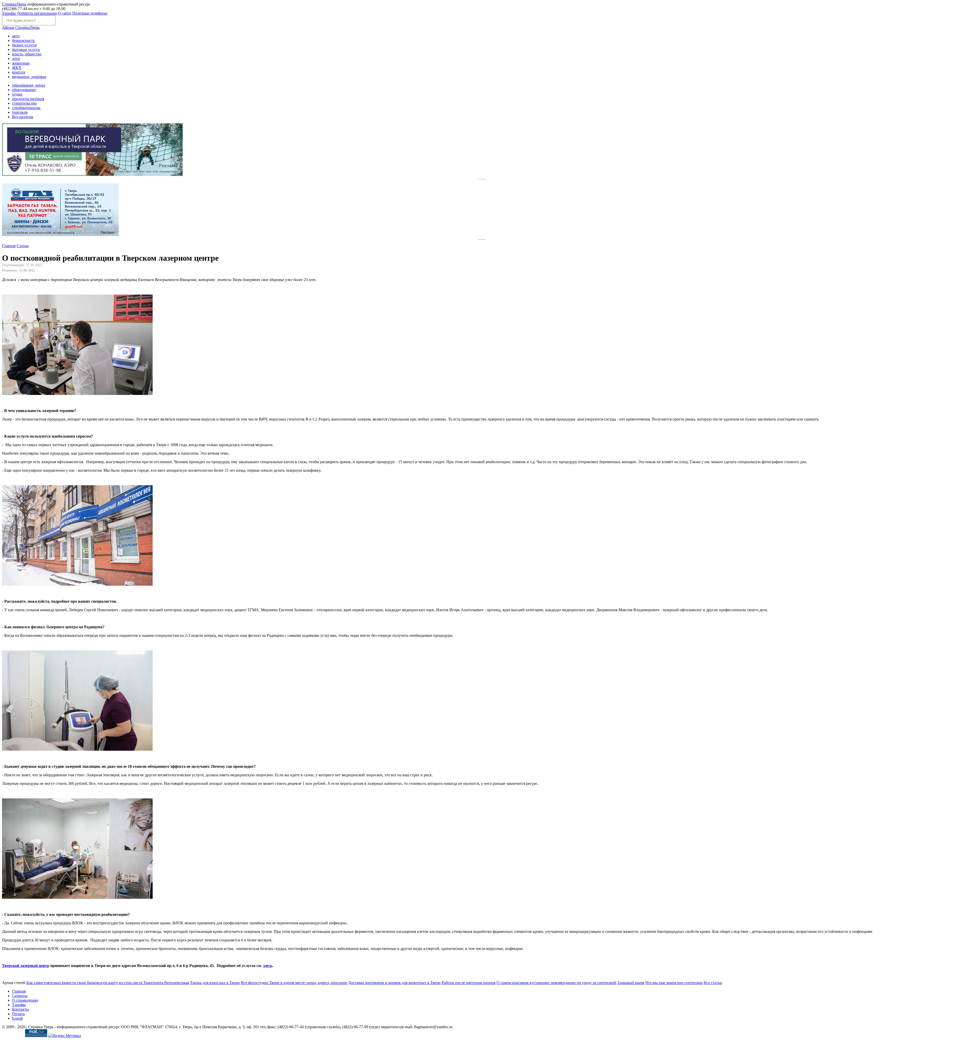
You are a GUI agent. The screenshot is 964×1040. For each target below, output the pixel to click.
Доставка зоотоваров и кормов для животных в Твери (394, 983)
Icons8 (17, 1018)
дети (16, 58)
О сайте (64, 13)
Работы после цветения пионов (469, 983)
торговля (19, 112)
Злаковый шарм (630, 983)
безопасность (23, 40)
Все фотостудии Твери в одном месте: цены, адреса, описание (294, 983)
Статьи (23, 246)
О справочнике (25, 1000)
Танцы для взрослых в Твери (215, 983)
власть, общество (26, 54)
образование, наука (28, 85)
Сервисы (19, 996)
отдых (17, 94)
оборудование (24, 90)
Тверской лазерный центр (25, 965)
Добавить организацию (37, 13)
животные (21, 63)
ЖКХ (16, 67)
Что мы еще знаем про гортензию (674, 983)
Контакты (20, 1009)
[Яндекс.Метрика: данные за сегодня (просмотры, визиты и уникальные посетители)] (64, 1035)
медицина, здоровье (29, 77)
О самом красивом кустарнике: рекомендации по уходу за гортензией (556, 983)
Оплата (18, 1014)
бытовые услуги (26, 49)
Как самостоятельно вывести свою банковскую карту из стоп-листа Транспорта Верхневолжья (107, 983)
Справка (14, 4)
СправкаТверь (21, 27)
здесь (267, 965)
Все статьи (713, 983)
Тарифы (9, 13)
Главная (9, 246)
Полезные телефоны (89, 13)
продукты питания (28, 99)
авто (16, 36)
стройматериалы (26, 108)
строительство (24, 103)
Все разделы (22, 117)
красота (18, 72)
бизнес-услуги (24, 45)
